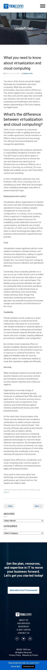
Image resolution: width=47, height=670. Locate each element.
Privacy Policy (15, 655)
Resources (23, 626)
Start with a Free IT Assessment (23, 590)
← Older (9, 506)
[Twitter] (23, 638)
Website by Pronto (30, 655)
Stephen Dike (28, 73)
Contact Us (23, 633)
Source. (6, 492)
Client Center (24, 630)
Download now (28, 666)
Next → (38, 506)
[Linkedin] (30, 638)
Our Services (23, 623)
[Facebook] (17, 638)
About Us (23, 620)
